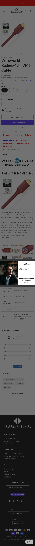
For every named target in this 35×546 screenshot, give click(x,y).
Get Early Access (26, 278)
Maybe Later (26, 282)
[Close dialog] (34, 262)
